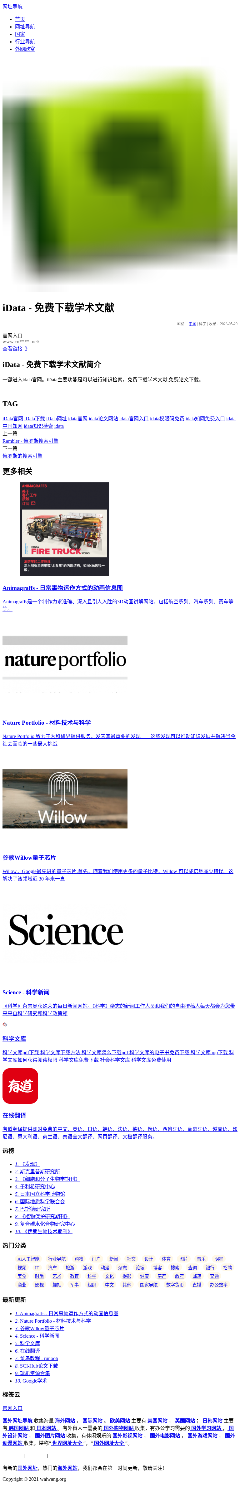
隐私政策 (36, 1455)
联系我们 (59, 1455)
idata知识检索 (38, 426)
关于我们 (12, 1455)
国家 (20, 34)
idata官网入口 (134, 418)
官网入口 (12, 1408)
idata (59, 426)
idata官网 (78, 418)
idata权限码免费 (167, 418)
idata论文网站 (103, 418)
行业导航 (25, 41)
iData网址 (56, 418)
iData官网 (12, 418)
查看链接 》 (16, 348)
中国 (192, 324)
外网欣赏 (25, 49)
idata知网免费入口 (205, 418)
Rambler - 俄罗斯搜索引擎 (30, 441)
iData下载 (34, 418)
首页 (20, 19)
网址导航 (12, 6)
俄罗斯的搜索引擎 (22, 456)
